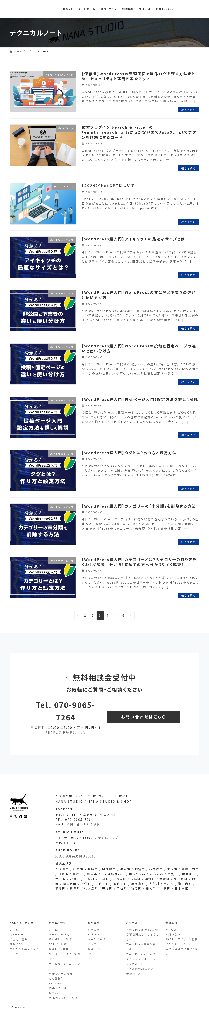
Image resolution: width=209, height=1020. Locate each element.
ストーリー (17, 934)
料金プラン (17, 944)
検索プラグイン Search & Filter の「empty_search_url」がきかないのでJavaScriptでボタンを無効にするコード (139, 132)
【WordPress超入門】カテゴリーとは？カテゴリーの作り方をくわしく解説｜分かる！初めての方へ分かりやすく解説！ (139, 562)
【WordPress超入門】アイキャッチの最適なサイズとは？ (135, 238)
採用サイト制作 (59, 949)
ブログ (92, 944)
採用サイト (95, 949)
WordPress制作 (60, 939)
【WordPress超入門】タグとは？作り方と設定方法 (129, 452)
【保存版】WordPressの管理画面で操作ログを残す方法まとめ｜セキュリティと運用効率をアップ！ (138, 76)
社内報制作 (56, 978)
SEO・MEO (56, 983)
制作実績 (94, 929)
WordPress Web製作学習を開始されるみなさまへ (142, 934)
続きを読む (188, 109)
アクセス (171, 929)
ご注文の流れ (19, 939)
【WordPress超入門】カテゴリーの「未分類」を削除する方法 (139, 506)
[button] (143, 717)
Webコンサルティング (63, 998)
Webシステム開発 (61, 973)
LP (90, 954)
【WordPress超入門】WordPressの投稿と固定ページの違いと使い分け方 (139, 348)
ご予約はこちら (106, 838)
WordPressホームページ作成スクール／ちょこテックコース (142, 959)
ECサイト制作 (58, 944)
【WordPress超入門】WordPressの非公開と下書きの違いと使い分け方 (139, 295)
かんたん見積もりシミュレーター (25, 951)
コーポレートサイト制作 (64, 954)
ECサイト (94, 934)
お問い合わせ (174, 934)
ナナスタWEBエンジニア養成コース (142, 971)
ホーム (14, 929)
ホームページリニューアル (64, 966)
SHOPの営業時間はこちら (66, 732)
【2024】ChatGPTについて (108, 185)
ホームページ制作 (61, 934)
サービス (54, 929)
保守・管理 (56, 993)
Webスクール (58, 988)
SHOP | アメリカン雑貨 (181, 939)
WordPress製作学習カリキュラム (142, 947)
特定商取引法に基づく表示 (181, 951)
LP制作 (54, 959)
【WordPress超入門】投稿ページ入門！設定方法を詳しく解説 (140, 399)
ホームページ (97, 939)
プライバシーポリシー (179, 944)
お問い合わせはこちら (83, 824)
